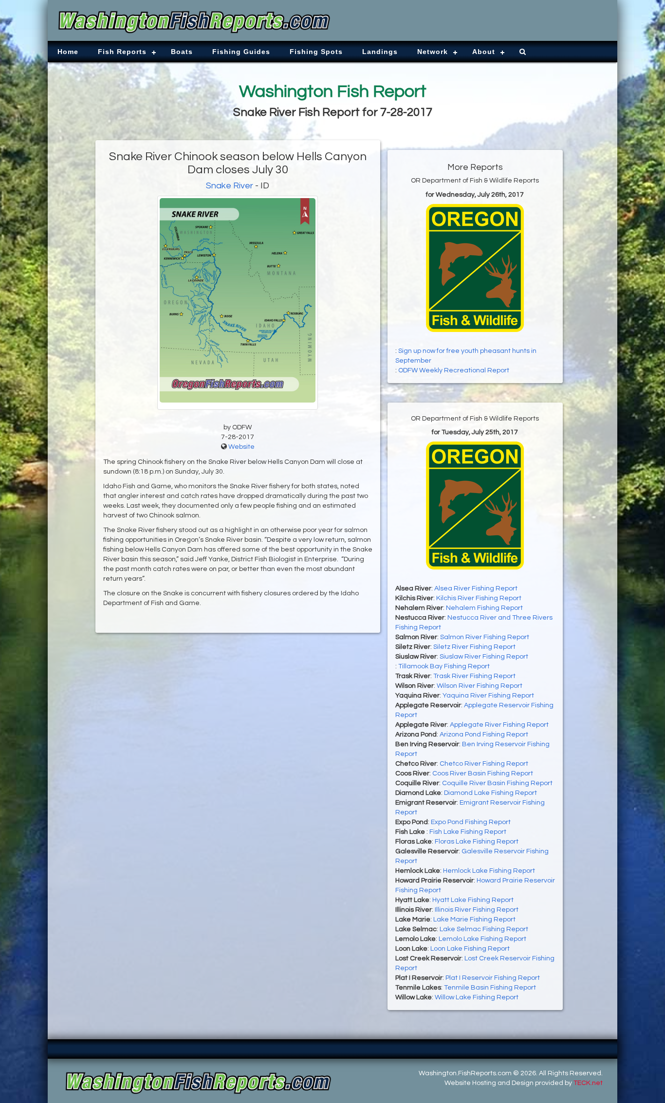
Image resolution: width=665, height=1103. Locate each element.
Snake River (229, 185)
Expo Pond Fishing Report (471, 822)
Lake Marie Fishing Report (474, 919)
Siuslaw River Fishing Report (484, 656)
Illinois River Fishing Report (476, 909)
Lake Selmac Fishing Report (484, 929)
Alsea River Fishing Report (475, 588)
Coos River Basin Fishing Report (482, 773)
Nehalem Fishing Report (484, 608)
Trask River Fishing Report (474, 676)
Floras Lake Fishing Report (476, 841)
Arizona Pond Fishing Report (484, 734)
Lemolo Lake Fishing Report (482, 939)
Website (241, 446)
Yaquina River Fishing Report (488, 695)
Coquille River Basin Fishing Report (497, 783)
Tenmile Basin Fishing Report (490, 987)
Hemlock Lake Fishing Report (489, 870)
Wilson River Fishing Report (479, 685)
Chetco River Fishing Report (484, 763)
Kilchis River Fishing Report (478, 598)
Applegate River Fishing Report (499, 724)
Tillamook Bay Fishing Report (444, 666)
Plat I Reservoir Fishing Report (492, 977)
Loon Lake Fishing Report (470, 948)
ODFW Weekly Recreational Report (453, 370)
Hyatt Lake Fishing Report (473, 900)
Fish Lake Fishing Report (467, 831)
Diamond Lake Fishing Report (490, 793)
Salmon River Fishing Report (484, 637)
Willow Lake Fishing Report (476, 997)
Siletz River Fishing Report (474, 646)
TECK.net (588, 1083)
